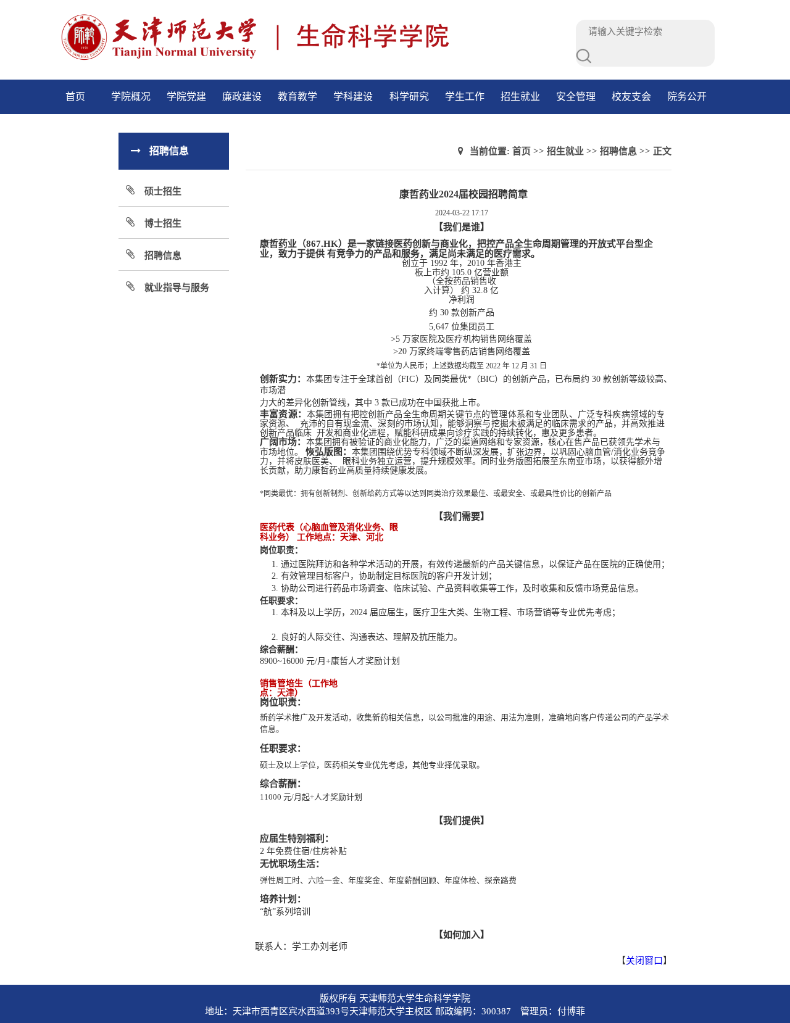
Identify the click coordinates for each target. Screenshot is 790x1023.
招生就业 (520, 96)
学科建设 (353, 96)
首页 (75, 96)
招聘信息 (162, 255)
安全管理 (576, 96)
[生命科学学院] (307, 59)
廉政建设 (242, 96)
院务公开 (687, 96)
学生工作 (464, 96)
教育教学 (297, 96)
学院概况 (131, 96)
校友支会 (631, 96)
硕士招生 (162, 191)
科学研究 (409, 96)
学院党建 (186, 96)
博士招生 (162, 223)
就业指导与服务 (176, 287)
